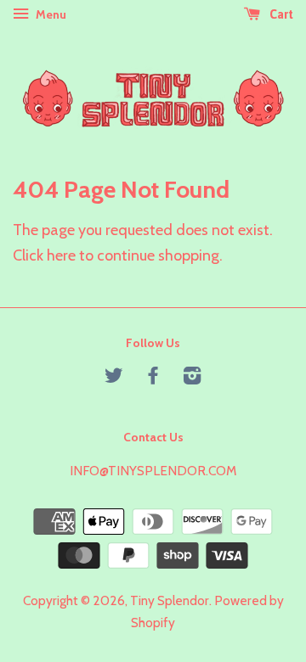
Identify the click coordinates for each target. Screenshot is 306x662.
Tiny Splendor (169, 600)
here (61, 255)
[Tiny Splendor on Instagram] (192, 378)
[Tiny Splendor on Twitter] (114, 378)
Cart (280, 14)
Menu (49, 14)
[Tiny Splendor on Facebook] (153, 378)
